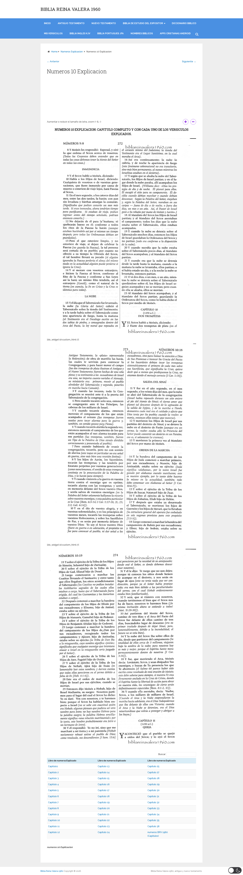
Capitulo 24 (104, 832)
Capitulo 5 (53, 790)
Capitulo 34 (153, 814)
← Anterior (53, 61)
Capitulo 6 (53, 796)
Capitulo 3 (53, 778)
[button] (235, 870)
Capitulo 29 (153, 784)
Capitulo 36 (153, 826)
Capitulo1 (53, 766)
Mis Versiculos (53, 33)
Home (54, 51)
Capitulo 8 (53, 808)
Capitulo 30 (153, 790)
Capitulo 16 (104, 784)
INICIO (47, 23)
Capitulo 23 (104, 826)
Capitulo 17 (103, 790)
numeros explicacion (72, 51)
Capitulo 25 (153, 766)
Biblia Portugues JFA (110, 33)
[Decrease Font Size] (193, 122)
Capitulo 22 (104, 820)
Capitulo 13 (103, 766)
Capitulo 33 (153, 808)
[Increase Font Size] (185, 122)
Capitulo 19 (104, 802)
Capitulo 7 (53, 802)
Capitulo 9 (53, 814)
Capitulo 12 (54, 832)
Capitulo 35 (153, 820)
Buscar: (162, 754)
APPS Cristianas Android (175, 33)
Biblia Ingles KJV (80, 33)
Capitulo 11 (54, 826)
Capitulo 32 (153, 802)
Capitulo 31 (153, 796)
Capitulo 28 (153, 778)
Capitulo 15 (103, 778)
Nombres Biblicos (142, 33)
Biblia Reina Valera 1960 (70, 9)
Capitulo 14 (104, 772)
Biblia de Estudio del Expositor (143, 23)
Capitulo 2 (53, 772)
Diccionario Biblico (184, 23)
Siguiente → (189, 61)
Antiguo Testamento (71, 23)
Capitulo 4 (53, 784)
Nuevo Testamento (104, 23)
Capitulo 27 (153, 772)
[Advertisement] (121, 98)
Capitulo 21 (103, 814)
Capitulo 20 (104, 808)
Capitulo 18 (104, 796)
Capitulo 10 (54, 820)
